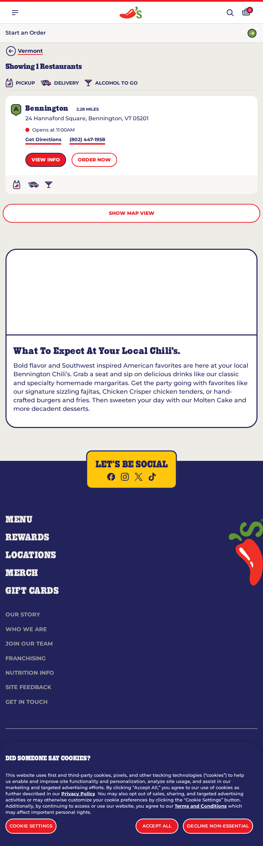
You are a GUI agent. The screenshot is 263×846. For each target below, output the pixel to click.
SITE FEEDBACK (28, 687)
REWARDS (27, 537)
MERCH (21, 573)
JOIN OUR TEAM (29, 643)
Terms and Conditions (201, 806)
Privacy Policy (78, 793)
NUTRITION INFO (29, 673)
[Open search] (230, 13)
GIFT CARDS (32, 591)
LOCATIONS (31, 555)
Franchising (25, 658)
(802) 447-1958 (87, 140)
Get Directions (43, 140)
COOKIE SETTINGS (31, 826)
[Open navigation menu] (15, 13)
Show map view (131, 213)
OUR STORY (22, 614)
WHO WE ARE (26, 629)
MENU (19, 520)
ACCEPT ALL (157, 826)
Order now (94, 160)
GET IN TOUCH (26, 702)
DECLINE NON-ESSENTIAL (218, 826)
